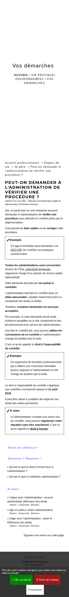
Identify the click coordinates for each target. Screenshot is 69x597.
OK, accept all (22, 579)
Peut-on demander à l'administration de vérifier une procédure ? (33, 170)
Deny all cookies (48, 579)
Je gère (20, 166)
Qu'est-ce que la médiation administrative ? (34, 476)
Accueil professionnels (22, 162)
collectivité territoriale (37, 269)
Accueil (21, 75)
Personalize (35, 589)
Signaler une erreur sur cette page (44, 535)
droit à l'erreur (39, 428)
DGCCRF (16, 250)
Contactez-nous (35, 557)
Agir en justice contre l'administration (31, 510)
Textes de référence (22, 447)
